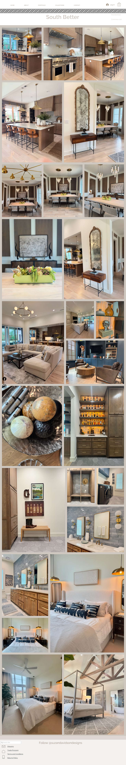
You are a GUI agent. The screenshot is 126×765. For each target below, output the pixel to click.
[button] (119, 4)
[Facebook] (4, 378)
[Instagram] (4, 386)
